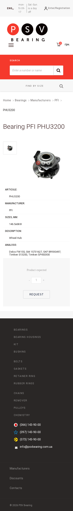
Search (15, 60)
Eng (9, 8)
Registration (62, 8)
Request (36, 294)
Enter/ (51, 8)
